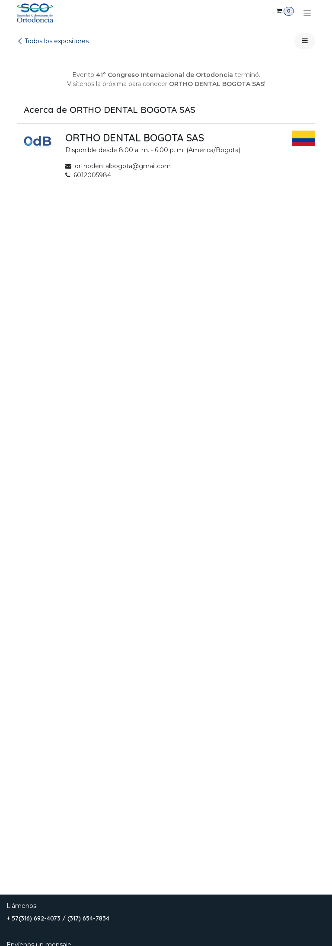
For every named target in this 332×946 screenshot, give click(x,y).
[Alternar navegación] (307, 13)
